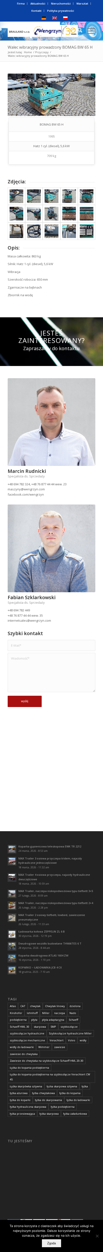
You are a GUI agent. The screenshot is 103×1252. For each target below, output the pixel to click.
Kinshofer (16, 1013)
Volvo (71, 1040)
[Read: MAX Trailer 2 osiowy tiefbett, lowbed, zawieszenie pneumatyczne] (12, 917)
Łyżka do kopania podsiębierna (29, 1067)
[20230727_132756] (16, 231)
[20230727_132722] (69, 213)
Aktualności (37, 3)
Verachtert (56, 1040)
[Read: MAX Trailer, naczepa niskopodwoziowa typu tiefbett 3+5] (12, 893)
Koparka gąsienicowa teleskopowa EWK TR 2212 (49, 846)
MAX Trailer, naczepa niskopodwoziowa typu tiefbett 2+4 (55, 903)
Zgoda (51, 1243)
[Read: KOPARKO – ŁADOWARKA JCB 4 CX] (12, 970)
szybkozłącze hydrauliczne (27, 1033)
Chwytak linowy (55, 1006)
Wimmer (44, 1047)
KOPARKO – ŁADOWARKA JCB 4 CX (40, 967)
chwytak (35, 1006)
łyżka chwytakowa (43, 1093)
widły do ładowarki (22, 1047)
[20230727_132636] (69, 196)
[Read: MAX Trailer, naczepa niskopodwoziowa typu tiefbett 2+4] (12, 905)
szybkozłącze (69, 1026)
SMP (53, 1026)
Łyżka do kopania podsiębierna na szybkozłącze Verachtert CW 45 (50, 1076)
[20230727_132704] (34, 213)
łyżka (85, 1086)
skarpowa (40, 1026)
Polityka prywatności (60, 10)
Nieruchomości (61, 3)
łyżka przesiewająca (22, 1113)
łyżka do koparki (20, 1100)
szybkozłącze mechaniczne (27, 1040)
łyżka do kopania (69, 1093)
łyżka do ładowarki (78, 1100)
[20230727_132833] (51, 231)
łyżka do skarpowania (48, 1100)
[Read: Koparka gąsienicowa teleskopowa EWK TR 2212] (12, 849)
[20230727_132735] (86, 213)
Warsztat (82, 3)
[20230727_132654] (16, 213)
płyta (34, 1019)
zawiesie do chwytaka (24, 1054)
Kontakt (36, 10)
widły (83, 1040)
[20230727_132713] (51, 213)
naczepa (59, 1013)
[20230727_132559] (16, 196)
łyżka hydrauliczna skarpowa (28, 1106)
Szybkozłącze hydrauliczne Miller (70, 1033)
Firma (21, 3)
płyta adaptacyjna (53, 1019)
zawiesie (59, 1047)
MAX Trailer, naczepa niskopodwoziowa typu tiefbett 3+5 (55, 891)
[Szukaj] (77, 31)
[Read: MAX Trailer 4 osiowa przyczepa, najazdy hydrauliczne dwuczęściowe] (12, 877)
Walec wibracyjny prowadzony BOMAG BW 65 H (50, 47)
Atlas (13, 1006)
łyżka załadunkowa (75, 1113)
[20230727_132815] (34, 231)
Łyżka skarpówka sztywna (26, 1086)
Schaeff (73, 1019)
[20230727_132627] (51, 196)
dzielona (74, 1006)
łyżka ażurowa (19, 1093)
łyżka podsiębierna (62, 1106)
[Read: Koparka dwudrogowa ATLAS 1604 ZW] (12, 958)
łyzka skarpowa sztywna (62, 1086)
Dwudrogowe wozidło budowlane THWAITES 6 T (49, 943)
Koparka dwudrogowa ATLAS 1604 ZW (43, 955)
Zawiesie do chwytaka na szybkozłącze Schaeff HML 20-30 (46, 1060)
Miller (46, 1013)
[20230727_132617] (34, 196)
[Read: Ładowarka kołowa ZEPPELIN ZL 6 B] (12, 934)
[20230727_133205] (86, 231)
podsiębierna (18, 1019)
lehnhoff (32, 1013)
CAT (22, 1006)
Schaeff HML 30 (19, 1026)
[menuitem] (21, 3)
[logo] (43, 31)
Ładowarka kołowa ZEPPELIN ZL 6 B (41, 931)
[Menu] (88, 31)
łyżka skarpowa (49, 1113)
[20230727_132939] (69, 231)
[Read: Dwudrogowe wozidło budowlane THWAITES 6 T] (12, 946)
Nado (72, 1013)
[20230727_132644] (86, 196)
